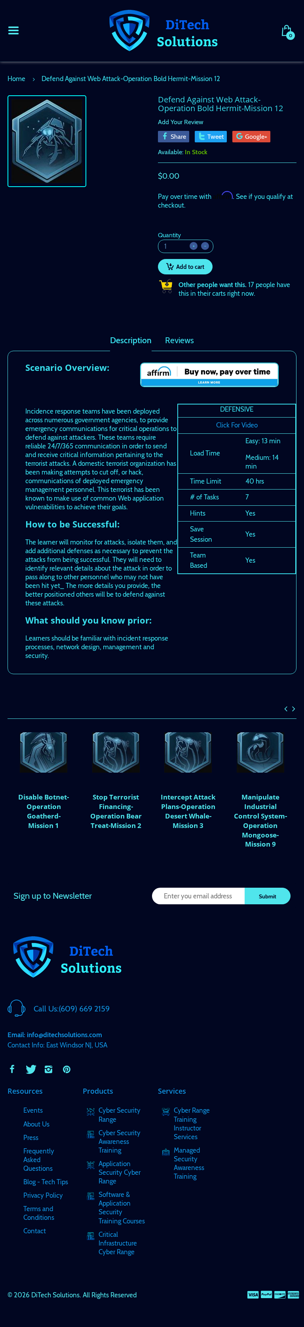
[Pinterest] (66, 1069)
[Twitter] (30, 1069)
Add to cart (190, 266)
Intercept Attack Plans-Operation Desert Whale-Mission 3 (188, 811)
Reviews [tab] (179, 340)
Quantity (169, 235)
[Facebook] (12, 1069)
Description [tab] (131, 340)
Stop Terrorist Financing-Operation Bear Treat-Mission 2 (116, 811)
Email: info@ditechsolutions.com (55, 1035)
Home (16, 79)
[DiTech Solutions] (163, 30)
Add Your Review (180, 122)
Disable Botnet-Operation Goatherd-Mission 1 (43, 811)
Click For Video (237, 425)
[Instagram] (48, 1069)
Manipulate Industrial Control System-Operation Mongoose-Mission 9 (260, 820)
